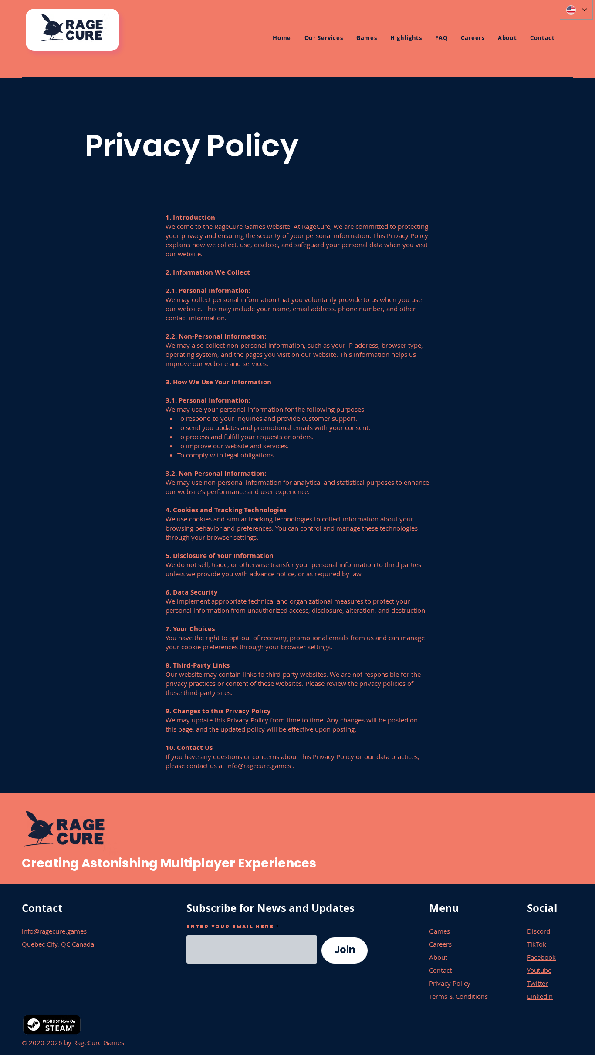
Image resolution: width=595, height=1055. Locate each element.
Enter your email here (230, 926)
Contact (440, 970)
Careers (440, 944)
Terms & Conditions (458, 996)
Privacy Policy (449, 983)
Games (439, 931)
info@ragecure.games (258, 765)
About (438, 957)
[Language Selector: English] (576, 10)
